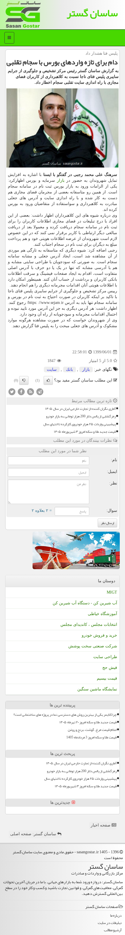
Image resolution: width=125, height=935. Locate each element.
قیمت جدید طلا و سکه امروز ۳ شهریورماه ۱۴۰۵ (85, 431)
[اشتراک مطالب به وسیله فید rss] (30, 391)
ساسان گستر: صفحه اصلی (33, 834)
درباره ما (116, 915)
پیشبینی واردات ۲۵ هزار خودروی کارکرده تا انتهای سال (79, 424)
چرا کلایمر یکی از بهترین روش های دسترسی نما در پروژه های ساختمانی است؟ (65, 714)
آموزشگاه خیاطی (102, 614)
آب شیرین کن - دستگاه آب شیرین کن (85, 603)
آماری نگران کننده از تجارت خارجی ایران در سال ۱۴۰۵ (80, 408)
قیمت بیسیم (107, 678)
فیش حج (109, 667)
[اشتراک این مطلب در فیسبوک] (21, 391)
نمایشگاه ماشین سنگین (97, 689)
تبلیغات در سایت (110, 923)
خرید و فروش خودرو (99, 635)
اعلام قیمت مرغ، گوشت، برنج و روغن (92, 729)
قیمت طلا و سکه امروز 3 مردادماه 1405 (91, 737)
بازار (61, 180)
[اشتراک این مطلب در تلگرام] (40, 391)
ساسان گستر (92, 13)
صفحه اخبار (101, 825)
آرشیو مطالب (113, 930)
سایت (52, 369)
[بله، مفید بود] (48, 380)
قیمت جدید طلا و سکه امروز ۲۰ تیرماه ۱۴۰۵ (88, 722)
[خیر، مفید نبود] (23, 380)
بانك (69, 369)
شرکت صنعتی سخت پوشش (92, 646)
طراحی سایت (105, 657)
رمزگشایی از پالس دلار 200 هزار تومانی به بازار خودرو (81, 416)
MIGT (112, 592)
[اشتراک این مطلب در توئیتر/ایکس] (12, 391)
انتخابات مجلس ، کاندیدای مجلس (88, 624)
